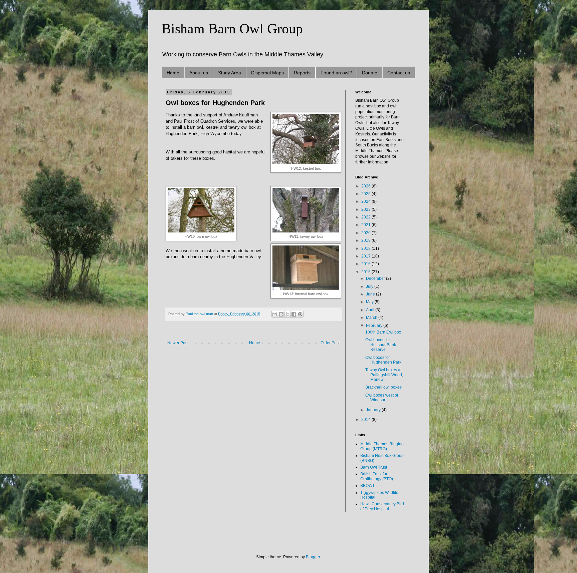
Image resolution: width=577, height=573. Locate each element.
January (374, 410)
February (374, 325)
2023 (366, 209)
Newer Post (177, 343)
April (370, 310)
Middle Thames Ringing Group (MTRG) (382, 446)
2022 (366, 217)
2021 (366, 224)
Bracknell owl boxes (383, 387)
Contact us (398, 72)
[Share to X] (287, 314)
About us (198, 72)
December (376, 278)
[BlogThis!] (281, 314)
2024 (366, 201)
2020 (366, 232)
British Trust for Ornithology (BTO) (376, 476)
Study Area (229, 72)
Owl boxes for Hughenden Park (383, 360)
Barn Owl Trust (373, 467)
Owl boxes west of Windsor (381, 397)
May (370, 302)
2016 (366, 263)
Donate (369, 72)
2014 (366, 419)
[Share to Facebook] (294, 314)
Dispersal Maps (267, 72)
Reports (302, 72)
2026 (366, 186)
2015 (366, 271)
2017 (366, 256)
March (372, 317)
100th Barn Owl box (383, 332)
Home (173, 72)
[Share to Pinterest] (300, 314)
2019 (366, 240)
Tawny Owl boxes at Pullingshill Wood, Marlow (384, 375)
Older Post (330, 343)
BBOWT (367, 485)
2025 (366, 193)
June (371, 294)
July (370, 286)
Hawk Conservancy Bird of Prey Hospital (382, 506)
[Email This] (274, 314)
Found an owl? (336, 72)
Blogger (313, 557)
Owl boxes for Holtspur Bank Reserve (380, 345)
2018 (366, 248)
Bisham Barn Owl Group (232, 28)
